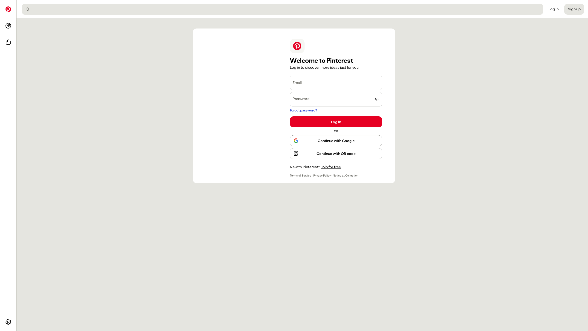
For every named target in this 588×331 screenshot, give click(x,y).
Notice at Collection (345, 175)
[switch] (376, 99)
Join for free (331, 167)
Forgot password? (303, 110)
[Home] (8, 9)
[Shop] (8, 42)
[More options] (8, 321)
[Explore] (8, 25)
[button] (336, 153)
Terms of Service (300, 175)
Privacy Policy (322, 175)
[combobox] (284, 9)
